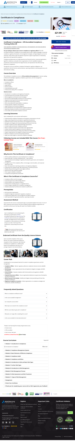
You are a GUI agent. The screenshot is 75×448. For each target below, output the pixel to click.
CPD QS (18, 214)
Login (68, 2)
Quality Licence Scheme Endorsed (24, 14)
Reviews (35, 2)
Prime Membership (44, 2)
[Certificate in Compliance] (61, 23)
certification (7, 218)
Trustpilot (55, 393)
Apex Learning (20, 216)
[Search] (31, 2)
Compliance (12, 14)
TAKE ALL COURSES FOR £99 (61, 47)
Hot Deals (53, 2)
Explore (58, 2)
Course (6, 14)
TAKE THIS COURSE (61, 41)
